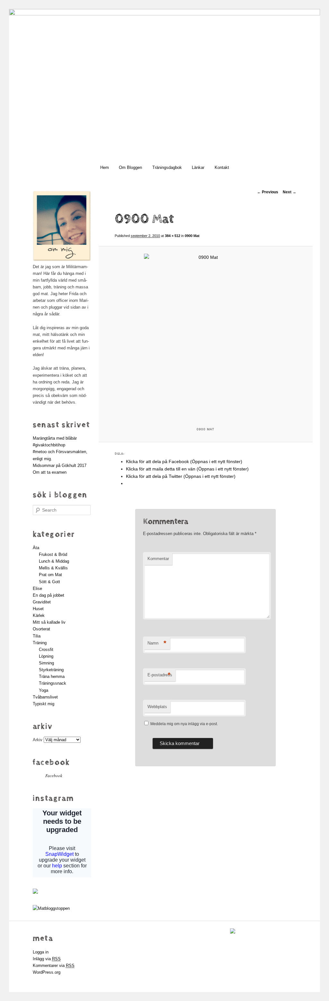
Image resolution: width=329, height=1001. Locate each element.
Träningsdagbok (167, 167)
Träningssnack (52, 683)
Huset (38, 608)
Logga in (41, 952)
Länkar (198, 167)
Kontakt (222, 167)
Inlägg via (47, 958)
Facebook (51, 762)
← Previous (267, 192)
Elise (37, 588)
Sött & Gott (49, 581)
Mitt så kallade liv (49, 622)
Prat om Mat (50, 574)
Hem (104, 167)
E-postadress (159, 675)
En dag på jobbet (48, 595)
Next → (289, 192)
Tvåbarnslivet (45, 697)
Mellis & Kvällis (53, 568)
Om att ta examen (50, 472)
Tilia (36, 636)
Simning (46, 663)
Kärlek (39, 615)
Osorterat (41, 629)
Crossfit (46, 649)
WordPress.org (46, 972)
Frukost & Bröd (53, 554)
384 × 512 (172, 236)
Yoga (43, 690)
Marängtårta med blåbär (55, 438)
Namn (156, 643)
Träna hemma (52, 676)
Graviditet (42, 602)
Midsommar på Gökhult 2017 (59, 465)
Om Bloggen (130, 167)
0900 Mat (192, 236)
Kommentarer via (54, 965)
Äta (36, 547)
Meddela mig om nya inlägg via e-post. (184, 724)
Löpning (46, 656)
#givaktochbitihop (50, 445)
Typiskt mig (43, 703)
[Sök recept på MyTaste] (51, 908)
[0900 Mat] (205, 336)
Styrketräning (51, 669)
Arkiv (37, 739)
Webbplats (157, 706)
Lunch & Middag (54, 561)
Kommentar (158, 558)
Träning (40, 642)
